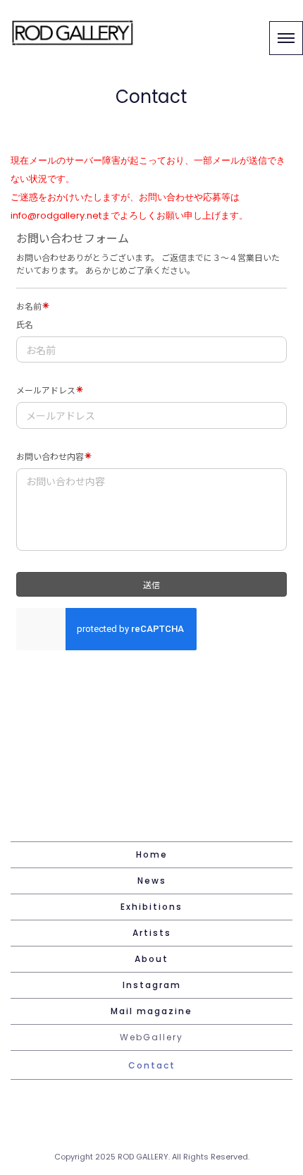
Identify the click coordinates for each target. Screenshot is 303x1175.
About (151, 959)
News (151, 881)
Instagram (152, 985)
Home (152, 854)
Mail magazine (151, 1011)
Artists (151, 933)
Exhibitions (151, 907)
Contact (151, 1065)
